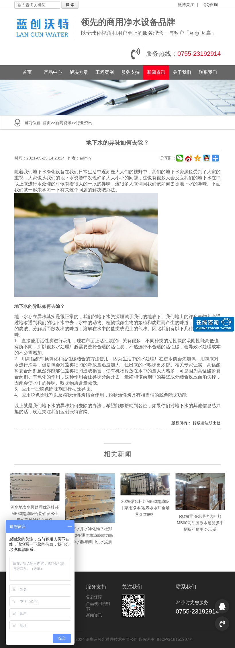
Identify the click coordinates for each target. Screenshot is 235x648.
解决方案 (79, 72)
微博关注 (186, 4)
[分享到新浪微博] (188, 158)
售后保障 (94, 597)
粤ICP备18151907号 (174, 639)
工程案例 (104, 72)
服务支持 (130, 72)
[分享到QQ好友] (206, 158)
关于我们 (182, 72)
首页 (27, 72)
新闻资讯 (156, 72)
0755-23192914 (199, 53)
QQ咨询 (210, 4)
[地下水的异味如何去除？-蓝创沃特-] (46, 28)
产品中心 (53, 72)
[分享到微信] (179, 158)
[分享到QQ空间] (197, 158)
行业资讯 (84, 122)
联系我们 (208, 72)
